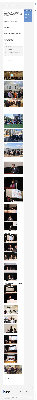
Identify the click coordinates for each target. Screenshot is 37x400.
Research (27, 391)
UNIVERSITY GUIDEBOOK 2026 (16, 397)
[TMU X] (28, 398)
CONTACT (6, 397)
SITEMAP (3, 397)
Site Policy (11, 397)
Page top (32, 387)
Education (21, 394)
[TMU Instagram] (29, 398)
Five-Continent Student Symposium (27, 17)
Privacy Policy (8, 397)
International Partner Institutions (27, 15)
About (20, 391)
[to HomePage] (36, 7)
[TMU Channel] (31, 398)
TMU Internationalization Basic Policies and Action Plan (28, 12)
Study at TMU (21, 392)
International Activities (28, 10)
